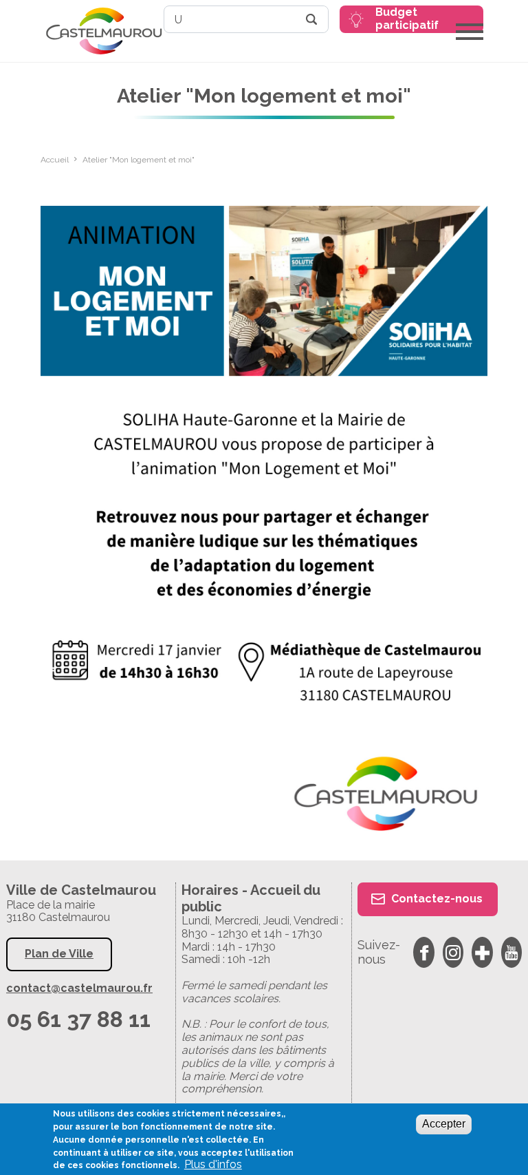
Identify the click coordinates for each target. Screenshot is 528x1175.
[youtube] (511, 952)
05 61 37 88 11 (78, 1019)
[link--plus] (482, 952)
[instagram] (453, 952)
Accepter (443, 1124)
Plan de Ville (59, 953)
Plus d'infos (213, 1164)
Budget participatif (407, 19)
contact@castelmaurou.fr (79, 988)
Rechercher (311, 19)
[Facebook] (423, 952)
